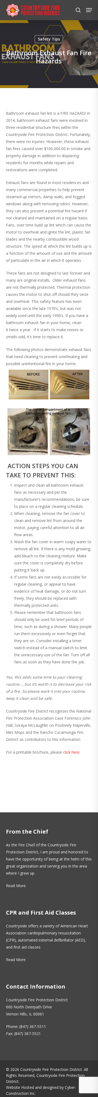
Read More (16, 885)
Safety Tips (49, 39)
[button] (89, 10)
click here (71, 752)
